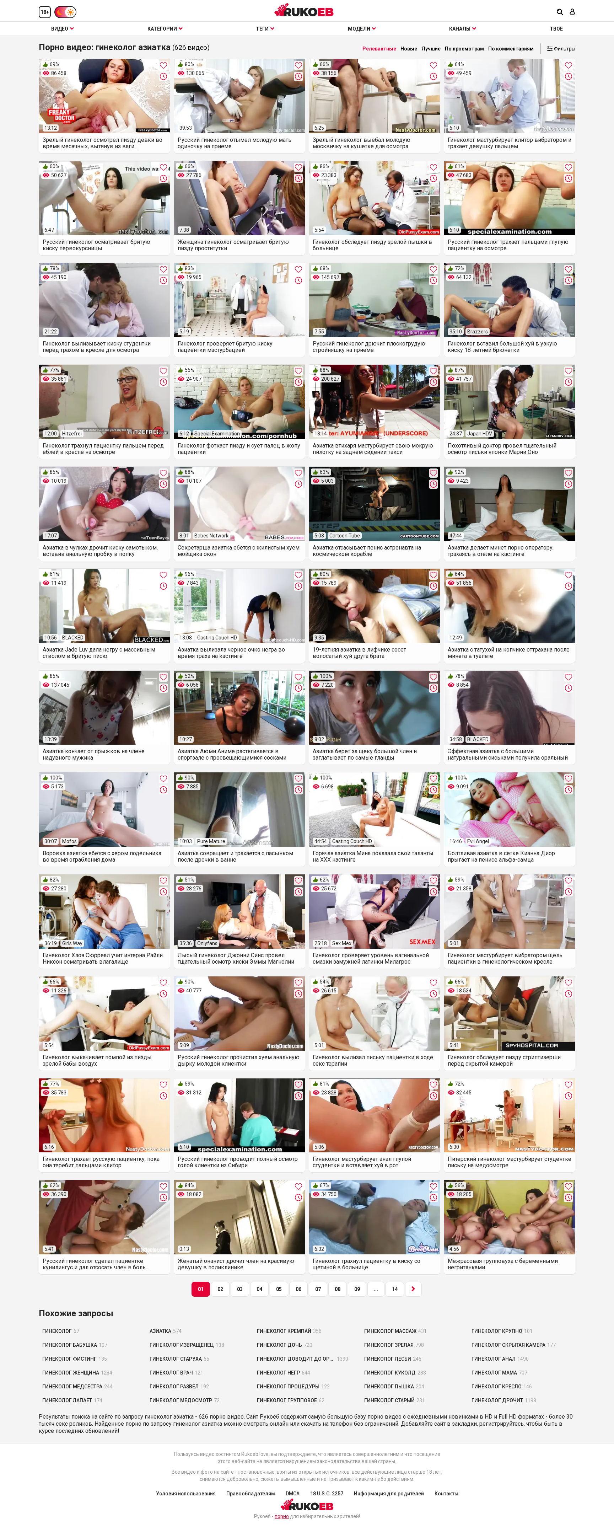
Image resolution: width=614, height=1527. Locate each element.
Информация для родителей (389, 1493)
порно (282, 1516)
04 (259, 1289)
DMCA (293, 1493)
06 (298, 1289)
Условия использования (186, 1493)
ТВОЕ (556, 29)
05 (279, 1289)
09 (357, 1289)
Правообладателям (250, 1493)
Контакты (446, 1493)
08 (337, 1289)
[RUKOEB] (304, 9)
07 (318, 1289)
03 (240, 1289)
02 (220, 1289)
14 (395, 1289)
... (376, 1289)
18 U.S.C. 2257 (326, 1493)
